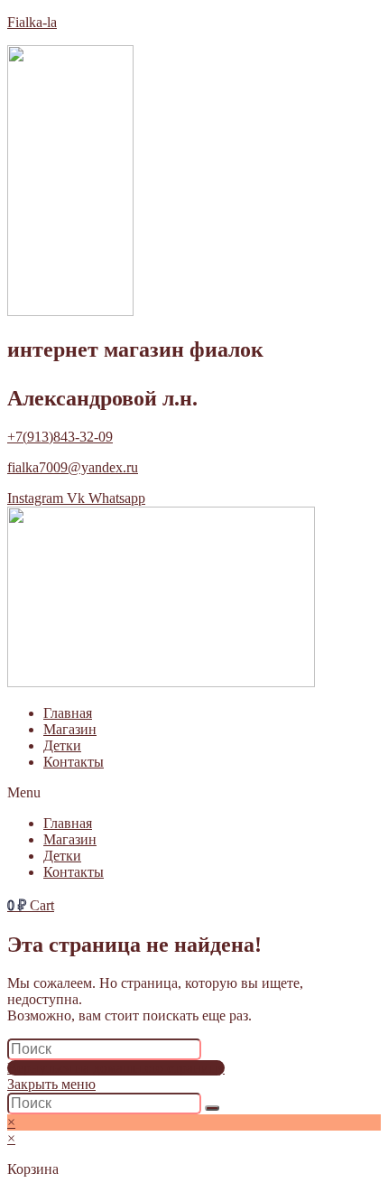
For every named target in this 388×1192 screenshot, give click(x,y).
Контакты (73, 761)
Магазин (70, 729)
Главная (67, 713)
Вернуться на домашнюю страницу (116, 1068)
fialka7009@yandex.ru (72, 467)
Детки (62, 745)
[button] (194, 793)
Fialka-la (32, 22)
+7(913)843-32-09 (60, 436)
